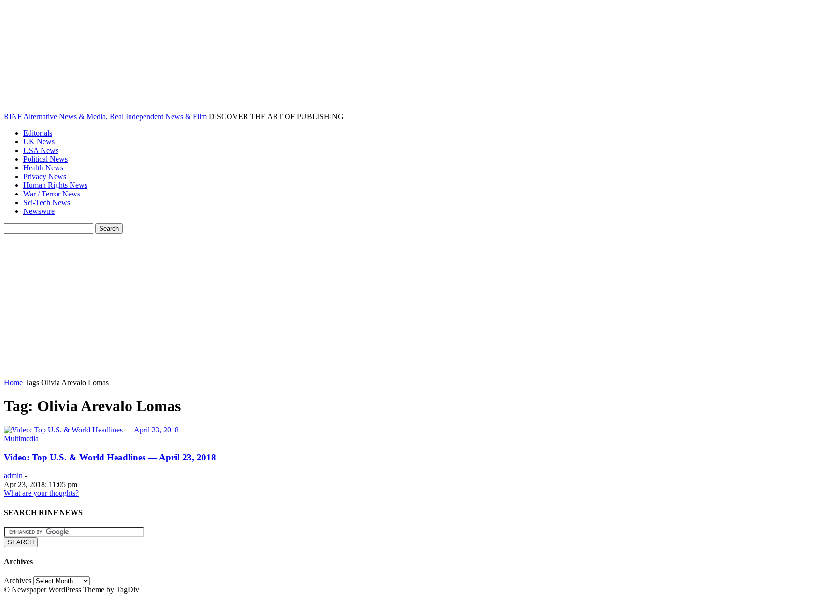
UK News (39, 142)
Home (13, 382)
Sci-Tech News (46, 202)
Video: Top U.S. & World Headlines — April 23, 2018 (110, 457)
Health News (43, 168)
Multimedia (21, 438)
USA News (40, 150)
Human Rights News (55, 185)
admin (13, 476)
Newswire (39, 211)
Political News (45, 159)
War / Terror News (51, 194)
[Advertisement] (417, 306)
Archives (17, 580)
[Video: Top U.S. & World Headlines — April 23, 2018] (91, 430)
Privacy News (44, 176)
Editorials (37, 133)
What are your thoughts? (41, 493)
